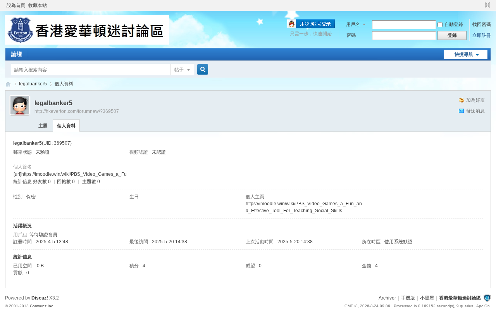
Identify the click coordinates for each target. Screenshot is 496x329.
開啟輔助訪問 (480, 5)
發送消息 (475, 111)
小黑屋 (427, 298)
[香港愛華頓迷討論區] (87, 43)
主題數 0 (91, 181)
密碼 (351, 35)
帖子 (179, 70)
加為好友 (475, 100)
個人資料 (66, 125)
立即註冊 (481, 35)
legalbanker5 (33, 84)
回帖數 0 (66, 181)
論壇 (16, 54)
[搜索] (201, 69)
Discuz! (39, 298)
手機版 (408, 298)
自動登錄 (453, 24)
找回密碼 (481, 24)
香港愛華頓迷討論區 (8, 84)
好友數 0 (42, 181)
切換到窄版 (486, 5)
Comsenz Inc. (42, 306)
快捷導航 (464, 54)
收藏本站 (37, 5)
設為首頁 (16, 5)
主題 (43, 125)
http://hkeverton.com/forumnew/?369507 (76, 111)
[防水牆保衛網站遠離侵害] (487, 298)
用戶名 (353, 24)
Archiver (387, 298)
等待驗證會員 (43, 234)
